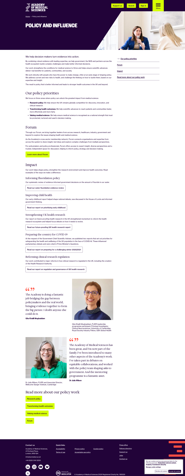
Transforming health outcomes (40, 406)
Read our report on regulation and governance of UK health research (56, 269)
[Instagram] (34, 467)
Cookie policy (98, 449)
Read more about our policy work (131, 77)
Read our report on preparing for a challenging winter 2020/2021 (54, 250)
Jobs (121, 455)
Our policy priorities (129, 59)
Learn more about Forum (37, 154)
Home (28, 16)
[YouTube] (40, 467)
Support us (123, 452)
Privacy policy (80, 449)
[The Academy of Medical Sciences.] (37, 7)
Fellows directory (125, 448)
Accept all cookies (174, 471)
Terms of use (60, 452)
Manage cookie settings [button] (153, 467)
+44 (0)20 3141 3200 (33, 460)
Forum (29, 421)
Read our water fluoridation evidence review (45, 188)
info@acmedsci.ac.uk (33, 457)
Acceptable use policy (83, 452)
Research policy (33, 399)
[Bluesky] (47, 467)
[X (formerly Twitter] (28, 473)
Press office (123, 445)
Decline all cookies (161, 471)
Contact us (123, 459)
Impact (120, 71)
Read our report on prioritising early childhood (46, 208)
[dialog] (164, 466)
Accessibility (60, 449)
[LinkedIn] (28, 467)
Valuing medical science (37, 413)
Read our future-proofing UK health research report (48, 227)
